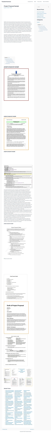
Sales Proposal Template (18, 394)
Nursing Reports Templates (41, 17)
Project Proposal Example (9, 403)
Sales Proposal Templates (28, 404)
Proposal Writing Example (9, 402)
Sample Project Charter (27, 412)
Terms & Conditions (46, 1)
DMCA (35, 1)
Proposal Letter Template (18, 408)
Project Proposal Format (18, 395)
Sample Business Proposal (28, 408)
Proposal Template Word (18, 411)
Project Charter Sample (27, 422)
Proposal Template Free (27, 420)
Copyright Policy (30, 1)
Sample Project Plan (18, 391)
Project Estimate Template (19, 402)
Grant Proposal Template (9, 401)
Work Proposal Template (27, 394)
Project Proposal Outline (27, 393)
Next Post (32, 429)
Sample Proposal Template (9, 391)
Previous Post (4, 429)
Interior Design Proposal (27, 423)
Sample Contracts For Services (41, 13)
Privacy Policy (39, 1)
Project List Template (8, 423)
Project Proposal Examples (9, 390)
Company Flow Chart (40, 16)
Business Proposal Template (19, 421)
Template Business (6, 1)
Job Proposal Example (27, 392)
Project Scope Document (9, 422)
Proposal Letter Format (18, 404)
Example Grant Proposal (27, 407)
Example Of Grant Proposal (19, 424)
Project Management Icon (28, 421)
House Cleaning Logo (40, 14)
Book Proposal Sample (8, 395)
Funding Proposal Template (9, 424)
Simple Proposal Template (19, 413)
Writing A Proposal (17, 393)
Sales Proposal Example (18, 420)
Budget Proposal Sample (9, 404)
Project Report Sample (18, 403)
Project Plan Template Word (28, 424)
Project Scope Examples (27, 401)
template (38, 22)
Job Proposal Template (18, 390)
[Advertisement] (10, 15)
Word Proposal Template (18, 401)
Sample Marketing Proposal (19, 405)
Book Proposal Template (18, 412)
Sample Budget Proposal (9, 396)
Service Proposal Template (28, 395)
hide (8, 57)
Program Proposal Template (28, 411)
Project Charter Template (18, 392)
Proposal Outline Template (9, 407)
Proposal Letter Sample (9, 394)
